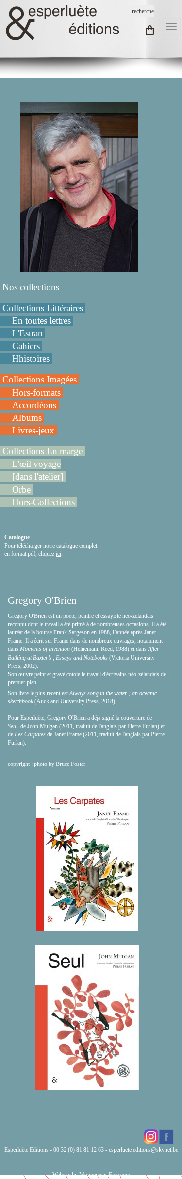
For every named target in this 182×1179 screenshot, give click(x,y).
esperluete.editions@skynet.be (143, 1149)
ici (58, 553)
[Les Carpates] (87, 927)
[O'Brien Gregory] (79, 186)
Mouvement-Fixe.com (104, 1174)
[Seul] (87, 1085)
